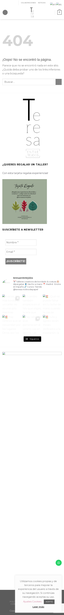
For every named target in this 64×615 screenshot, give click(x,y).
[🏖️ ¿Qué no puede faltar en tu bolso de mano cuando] (52, 304)
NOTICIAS (42, 3)
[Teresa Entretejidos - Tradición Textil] (32, 12)
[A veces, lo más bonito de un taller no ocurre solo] (11, 304)
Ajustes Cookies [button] (32, 601)
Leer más (38, 606)
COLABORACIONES (28, 3)
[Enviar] (59, 82)
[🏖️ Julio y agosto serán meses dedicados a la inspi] (52, 324)
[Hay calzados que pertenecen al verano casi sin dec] (32, 324)
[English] (53, 4)
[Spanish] (59, 4)
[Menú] (5, 12)
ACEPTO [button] (49, 602)
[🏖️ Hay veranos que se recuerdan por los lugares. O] (11, 324)
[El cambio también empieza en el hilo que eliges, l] (32, 304)
